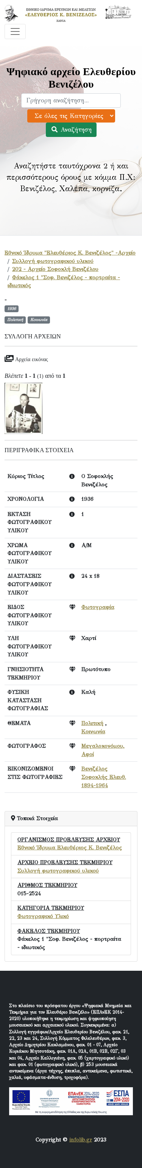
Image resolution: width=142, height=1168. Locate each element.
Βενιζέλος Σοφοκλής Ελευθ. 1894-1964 (103, 776)
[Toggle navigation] (15, 31)
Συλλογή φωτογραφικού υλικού (53, 261)
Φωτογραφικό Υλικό (43, 916)
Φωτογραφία (97, 607)
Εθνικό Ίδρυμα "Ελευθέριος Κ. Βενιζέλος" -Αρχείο (70, 252)
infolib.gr (80, 1139)
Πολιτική (92, 723)
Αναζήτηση (75, 129)
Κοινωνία (93, 731)
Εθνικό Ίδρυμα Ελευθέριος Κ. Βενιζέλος (69, 847)
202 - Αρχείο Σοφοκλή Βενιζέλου (55, 269)
